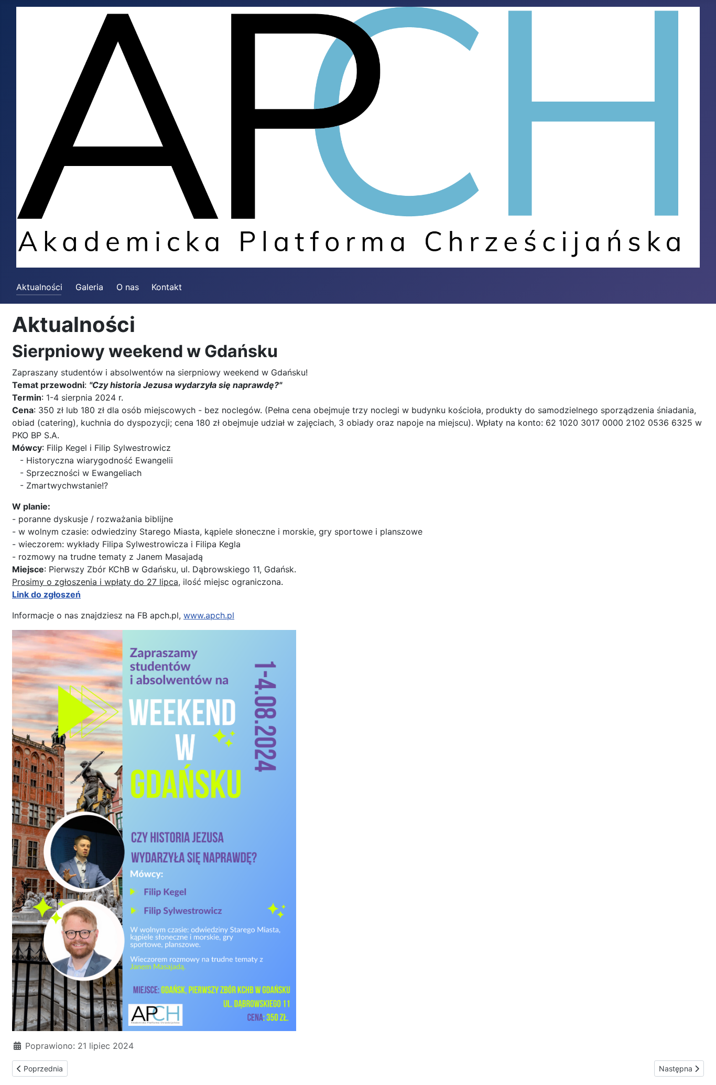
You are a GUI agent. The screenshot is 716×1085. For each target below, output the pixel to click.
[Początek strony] (698, 1066)
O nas (127, 287)
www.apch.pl (208, 615)
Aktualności (39, 287)
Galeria (89, 287)
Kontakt (166, 287)
